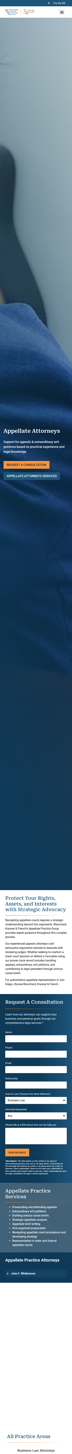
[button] (62, 12)
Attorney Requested (16, 1109)
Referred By (11, 1078)
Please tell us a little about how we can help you (31, 1125)
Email (8, 1063)
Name (8, 1032)
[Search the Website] (49, 3)
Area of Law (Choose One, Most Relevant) (28, 1094)
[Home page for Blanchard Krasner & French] (19, 12)
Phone (9, 1047)
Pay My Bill (59, 3)
